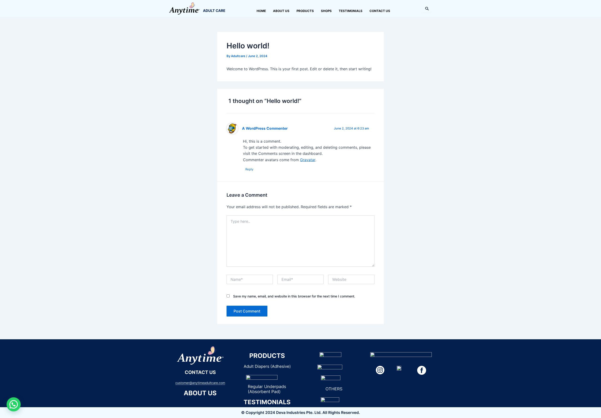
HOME (261, 11)
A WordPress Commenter (265, 128)
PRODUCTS (305, 11)
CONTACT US (380, 11)
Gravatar (307, 159)
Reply (249, 169)
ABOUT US (281, 11)
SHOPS (326, 11)
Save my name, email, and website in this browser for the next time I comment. (294, 296)
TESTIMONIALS (350, 11)
